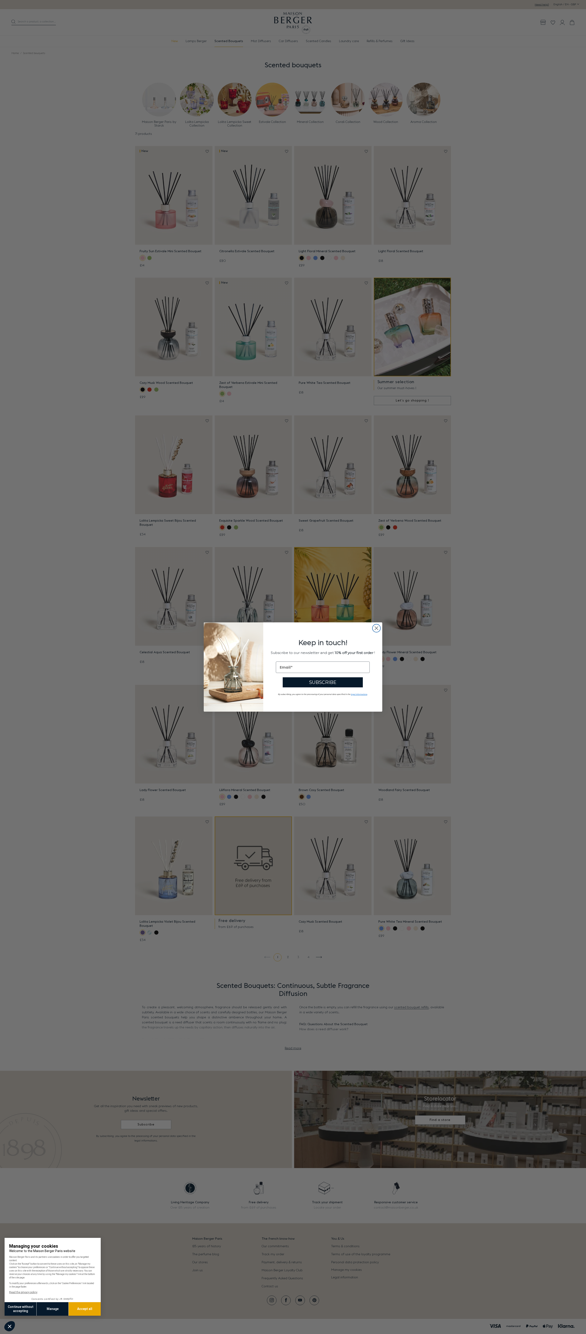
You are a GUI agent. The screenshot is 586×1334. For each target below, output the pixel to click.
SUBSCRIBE (322, 682)
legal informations (359, 694)
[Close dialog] (376, 628)
